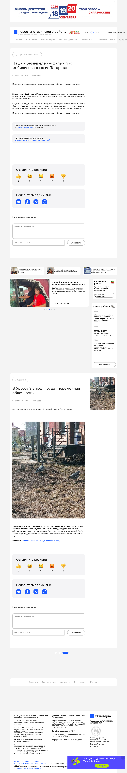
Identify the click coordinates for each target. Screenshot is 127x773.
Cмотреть (102, 765)
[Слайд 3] (49, 309)
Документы (80, 682)
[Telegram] (35, 201)
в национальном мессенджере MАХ (32, 140)
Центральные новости (27, 54)
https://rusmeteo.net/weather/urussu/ (41, 540)
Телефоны (86, 39)
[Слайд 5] (54, 309)
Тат (99, 32)
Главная (18, 39)
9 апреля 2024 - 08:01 (20, 400)
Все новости (104, 364)
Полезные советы (105, 39)
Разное (94, 682)
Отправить (76, 242)
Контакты (31, 39)
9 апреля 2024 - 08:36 (20, 75)
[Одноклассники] (27, 201)
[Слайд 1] (44, 309)
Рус (87, 32)
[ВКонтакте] (18, 201)
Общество (20, 379)
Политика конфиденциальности (27, 768)
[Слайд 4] (51, 309)
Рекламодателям (68, 39)
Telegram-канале (24, 127)
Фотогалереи (48, 39)
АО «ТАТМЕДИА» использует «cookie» (30, 763)
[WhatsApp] (44, 201)
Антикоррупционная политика (27, 761)
